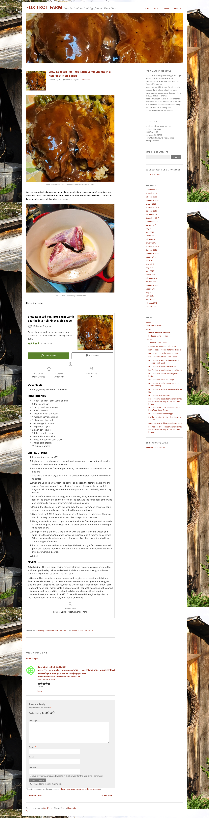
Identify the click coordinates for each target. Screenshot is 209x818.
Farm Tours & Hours (154, 325)
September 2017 (152, 221)
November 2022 (152, 193)
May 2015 (149, 292)
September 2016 (152, 253)
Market (167, 8)
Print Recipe (50, 355)
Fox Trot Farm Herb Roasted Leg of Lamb (165, 370)
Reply (40, 691)
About (157, 8)
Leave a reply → (33, 658)
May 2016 (149, 268)
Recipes (177, 8)
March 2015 (150, 299)
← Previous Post (34, 795)
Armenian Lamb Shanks (157, 343)
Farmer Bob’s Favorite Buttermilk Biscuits (164, 350)
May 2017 (149, 229)
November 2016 (152, 246)
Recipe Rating (35, 713)
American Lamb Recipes (155, 447)
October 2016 (151, 250)
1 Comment (85, 80)
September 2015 (152, 285)
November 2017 (152, 218)
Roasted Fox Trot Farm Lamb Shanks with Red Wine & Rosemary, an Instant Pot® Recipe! (165, 429)
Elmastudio (71, 808)
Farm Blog (40, 630)
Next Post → (108, 795)
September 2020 (152, 200)
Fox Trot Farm (44, 7)
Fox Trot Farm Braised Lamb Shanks (162, 357)
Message (34, 720)
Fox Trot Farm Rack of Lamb (159, 395)
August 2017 (151, 225)
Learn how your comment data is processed (80, 789)
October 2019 (151, 211)
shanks (80, 630)
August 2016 (151, 257)
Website (32, 767)
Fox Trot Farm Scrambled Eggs (160, 414)
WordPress (47, 808)
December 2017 (152, 214)
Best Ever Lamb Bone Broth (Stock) (162, 346)
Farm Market (50, 630)
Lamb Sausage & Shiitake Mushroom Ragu (165, 423)
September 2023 (152, 190)
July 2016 (149, 260)
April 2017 (150, 232)
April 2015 (150, 296)
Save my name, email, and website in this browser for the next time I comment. (67, 776)
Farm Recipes (60, 630)
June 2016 (150, 264)
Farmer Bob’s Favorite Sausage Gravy (163, 353)
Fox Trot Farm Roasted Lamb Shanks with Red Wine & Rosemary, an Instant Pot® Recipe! (165, 401)
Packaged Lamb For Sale (158, 336)
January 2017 (151, 243)
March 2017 (150, 236)
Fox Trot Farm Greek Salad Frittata (162, 366)
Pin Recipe (94, 355)
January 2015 (151, 306)
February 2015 (151, 303)
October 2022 (151, 197)
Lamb (74, 630)
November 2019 (152, 207)
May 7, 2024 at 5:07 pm (46, 679)
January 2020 (151, 204)
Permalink (89, 630)
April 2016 (150, 271)
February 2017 (151, 239)
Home (147, 8)
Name (32, 747)
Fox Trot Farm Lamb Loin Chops (161, 380)
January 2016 (151, 282)
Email (32, 757)
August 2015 (151, 289)
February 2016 (151, 278)
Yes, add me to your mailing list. (48, 784)
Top (28, 811)
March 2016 (150, 275)
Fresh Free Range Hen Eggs (159, 332)
